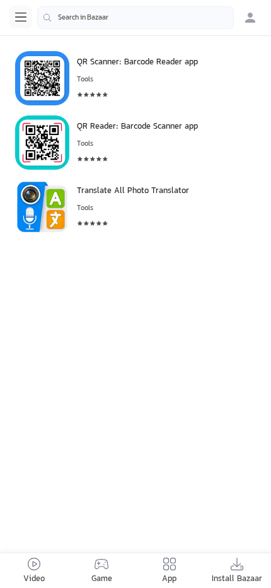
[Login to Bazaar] (250, 17)
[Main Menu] (20, 17)
